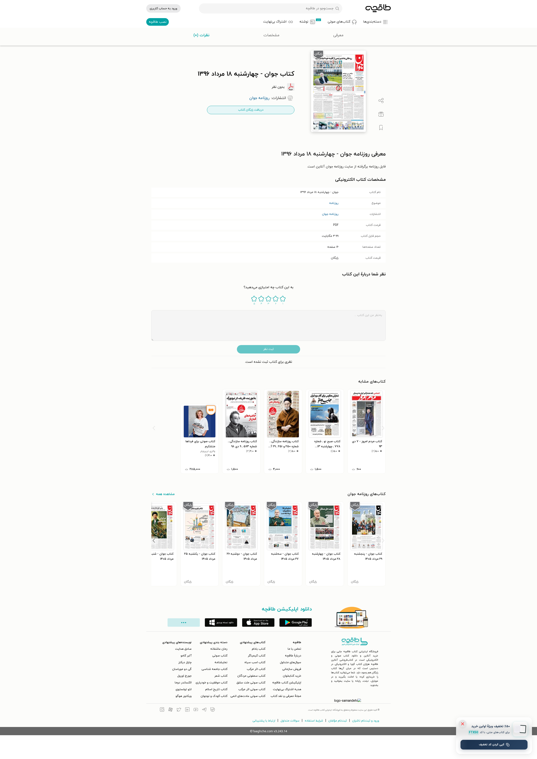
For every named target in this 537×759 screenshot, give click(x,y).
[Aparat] (170, 710)
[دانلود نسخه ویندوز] (221, 622)
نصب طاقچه (157, 22)
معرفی (338, 35)
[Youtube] (196, 710)
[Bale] (212, 710)
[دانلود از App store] (258, 622)
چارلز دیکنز (185, 662)
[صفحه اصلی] (378, 8)
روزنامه (333, 203)
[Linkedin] (187, 710)
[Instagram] (162, 710)
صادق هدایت (183, 649)
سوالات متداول (290, 721)
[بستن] (462, 724)
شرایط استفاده (314, 721)
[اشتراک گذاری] (381, 100)
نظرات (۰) (201, 35)
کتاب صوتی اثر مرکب (251, 689)
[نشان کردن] (381, 127)
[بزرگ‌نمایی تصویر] (315, 127)
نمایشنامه (221, 662)
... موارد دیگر (184, 622)
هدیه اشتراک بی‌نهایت (287, 689)
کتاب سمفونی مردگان (251, 676)
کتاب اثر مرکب (256, 669)
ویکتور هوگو (184, 696)
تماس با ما (294, 649)
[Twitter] (179, 710)
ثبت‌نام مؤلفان (337, 721)
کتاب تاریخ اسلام (216, 689)
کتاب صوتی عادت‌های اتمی (247, 696)
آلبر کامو (186, 656)
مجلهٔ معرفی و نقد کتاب (286, 696)
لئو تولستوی (184, 689)
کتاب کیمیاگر (256, 656)
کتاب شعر (220, 676)
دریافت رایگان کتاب (250, 110)
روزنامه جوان (330, 214)
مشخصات (271, 35)
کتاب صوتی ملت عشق (250, 683)
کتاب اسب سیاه (254, 662)
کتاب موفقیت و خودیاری (211, 683)
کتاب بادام (258, 649)
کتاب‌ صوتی (219, 656)
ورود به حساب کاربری (163, 9)
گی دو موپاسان (182, 669)
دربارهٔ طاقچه (293, 656)
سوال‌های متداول (290, 662)
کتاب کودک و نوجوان (214, 696)
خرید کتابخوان (292, 676)
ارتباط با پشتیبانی (263, 721)
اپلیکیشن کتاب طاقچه (286, 683)
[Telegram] (204, 710)
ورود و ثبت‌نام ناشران (365, 721)
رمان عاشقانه (218, 649)
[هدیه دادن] (381, 114)
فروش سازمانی (291, 669)
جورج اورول (184, 676)
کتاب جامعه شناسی (214, 669)
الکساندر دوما (183, 683)
